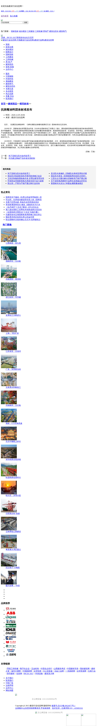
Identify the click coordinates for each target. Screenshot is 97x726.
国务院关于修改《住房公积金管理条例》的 (24, 197)
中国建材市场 (72, 669)
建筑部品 (9, 64)
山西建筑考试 (59, 669)
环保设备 (39, 674)
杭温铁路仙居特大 (13, 477)
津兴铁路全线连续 (13, 459)
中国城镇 (9, 76)
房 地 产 (9, 62)
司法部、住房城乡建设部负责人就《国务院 (24, 200)
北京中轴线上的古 (13, 441)
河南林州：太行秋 (13, 405)
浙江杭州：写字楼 (13, 297)
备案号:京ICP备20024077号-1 (63, 706)
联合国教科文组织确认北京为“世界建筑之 (23, 220)
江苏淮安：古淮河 (13, 351)
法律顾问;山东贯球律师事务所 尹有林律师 (33, 708)
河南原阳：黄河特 (13, 279)
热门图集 (7, 224)
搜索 (25, 22)
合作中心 (9, 69)
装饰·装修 (10, 67)
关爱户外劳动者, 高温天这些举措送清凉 (22, 202)
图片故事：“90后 (13, 586)
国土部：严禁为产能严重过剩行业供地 (24, 183)
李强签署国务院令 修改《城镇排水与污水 (23, 205)
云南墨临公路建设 (13, 531)
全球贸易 (37, 671)
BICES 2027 (28, 674)
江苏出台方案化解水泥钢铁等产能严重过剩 (69, 178)
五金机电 (35, 669)
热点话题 (9, 94)
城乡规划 (22, 31)
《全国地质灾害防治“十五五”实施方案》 (23, 212)
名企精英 (9, 91)
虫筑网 (19, 674)
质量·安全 (10, 96)
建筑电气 (63, 31)
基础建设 (9, 81)
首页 (3, 103)
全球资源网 (81, 671)
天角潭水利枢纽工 (13, 387)
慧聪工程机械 (12, 669)
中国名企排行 (46, 669)
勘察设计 (9, 52)
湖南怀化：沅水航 (13, 261)
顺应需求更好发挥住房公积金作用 (20, 217)
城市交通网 (16, 671)
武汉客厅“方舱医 (13, 568)
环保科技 (9, 79)
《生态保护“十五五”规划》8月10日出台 (22, 207)
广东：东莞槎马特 (13, 369)
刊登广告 (9, 683)
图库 (7, 74)
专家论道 (9, 89)
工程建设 (31, 31)
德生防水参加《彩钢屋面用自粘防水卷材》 (69, 176)
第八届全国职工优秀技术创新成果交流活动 (24, 210)
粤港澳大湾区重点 (13, 550)
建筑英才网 (49, 674)
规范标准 (24, 103)
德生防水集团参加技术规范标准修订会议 (25, 176)
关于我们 (9, 678)
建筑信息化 (54, 31)
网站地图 (9, 690)
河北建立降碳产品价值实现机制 (22, 158)
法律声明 (9, 685)
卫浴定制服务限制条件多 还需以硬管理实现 (26, 178)
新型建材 (11, 674)
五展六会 (92, 671)
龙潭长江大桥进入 (13, 315)
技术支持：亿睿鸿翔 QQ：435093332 (67, 708)
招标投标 (14, 31)
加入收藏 (14, 16)
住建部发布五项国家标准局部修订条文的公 (24, 215)
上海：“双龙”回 (12, 333)
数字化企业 (25, 669)
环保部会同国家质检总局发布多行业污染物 (26, 181)
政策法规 (9, 47)
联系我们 (9, 99)
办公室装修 (48, 671)
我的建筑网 (85, 669)
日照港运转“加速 (13, 513)
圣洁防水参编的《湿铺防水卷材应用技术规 (69, 173)
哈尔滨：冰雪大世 (13, 495)
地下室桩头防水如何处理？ (20, 156)
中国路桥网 (27, 671)
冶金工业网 (59, 671)
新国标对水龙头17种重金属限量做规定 (67, 183)
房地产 (46, 31)
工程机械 (39, 31)
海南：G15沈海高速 (14, 423)
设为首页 (5, 16)
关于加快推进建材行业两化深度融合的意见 (69, 181)
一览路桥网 (70, 671)
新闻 (7, 44)
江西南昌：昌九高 (13, 243)
